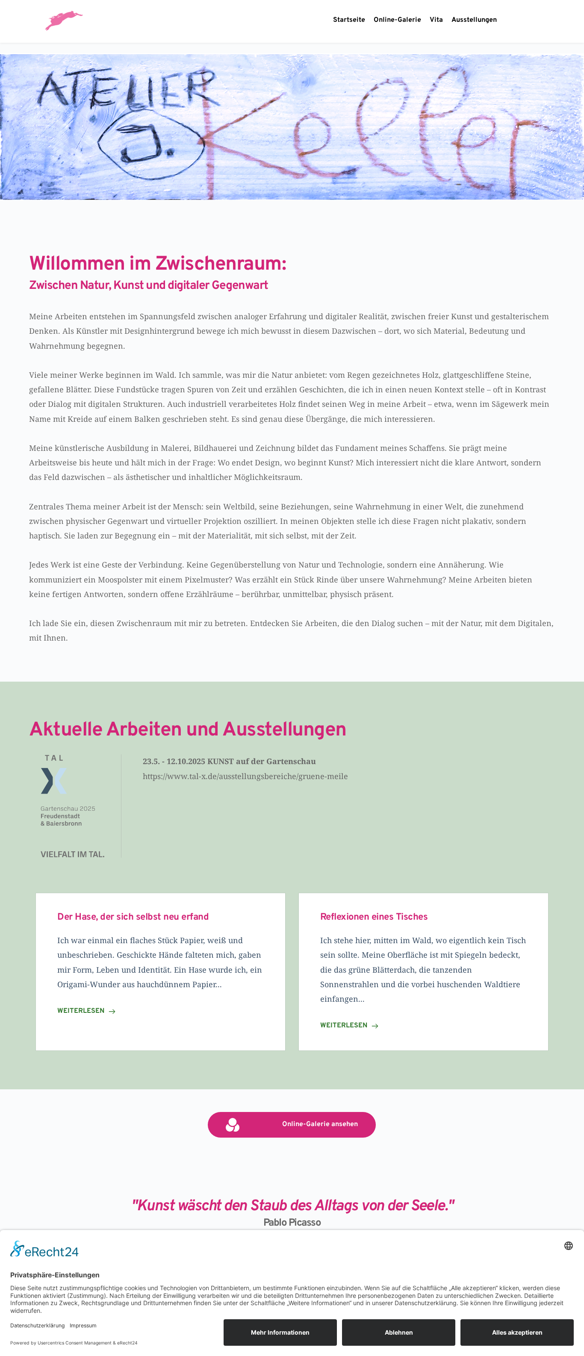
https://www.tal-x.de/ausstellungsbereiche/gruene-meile (246, 776)
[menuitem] (349, 20)
